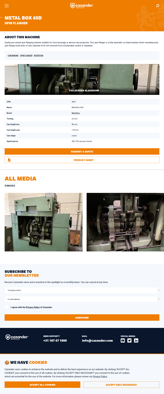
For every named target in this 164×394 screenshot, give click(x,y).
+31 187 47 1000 (55, 340)
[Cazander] (82, 6)
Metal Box (76, 113)
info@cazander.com (97, 340)
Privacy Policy (33, 307)
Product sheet (84, 160)
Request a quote (82, 151)
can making (13, 56)
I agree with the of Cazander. (31, 307)
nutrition (38, 56)
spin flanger (26, 56)
